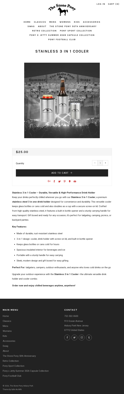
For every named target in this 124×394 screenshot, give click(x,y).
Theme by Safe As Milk (12, 389)
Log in (101, 4)
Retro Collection (44, 30)
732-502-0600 (71, 316)
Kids (77, 22)
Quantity (20, 163)
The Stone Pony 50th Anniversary (73, 26)
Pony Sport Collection (76, 30)
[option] (62, 100)
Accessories (91, 22)
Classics (40, 22)
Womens (65, 22)
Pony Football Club (62, 39)
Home (27, 22)
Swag (31, 26)
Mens (52, 22)
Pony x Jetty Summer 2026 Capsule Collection (62, 35)
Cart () (113, 4)
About (42, 26)
